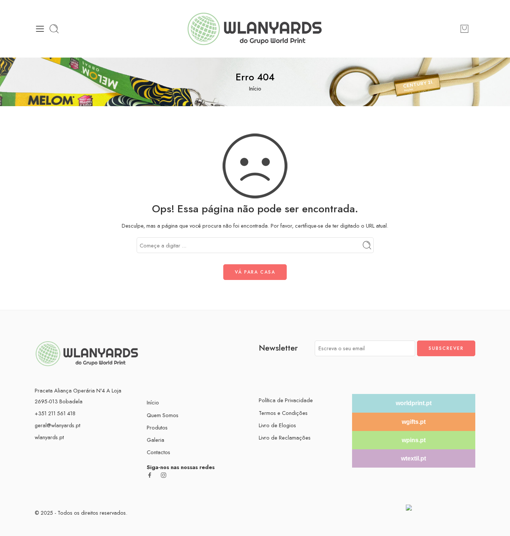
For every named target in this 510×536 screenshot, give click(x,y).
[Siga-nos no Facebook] (150, 475)
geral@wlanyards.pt (57, 425)
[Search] (54, 29)
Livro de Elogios (277, 425)
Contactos (158, 452)
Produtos (157, 427)
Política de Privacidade (286, 400)
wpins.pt (414, 440)
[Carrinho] (464, 29)
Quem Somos (162, 415)
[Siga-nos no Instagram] (163, 475)
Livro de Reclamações (285, 437)
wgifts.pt (414, 422)
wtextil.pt (413, 458)
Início (255, 88)
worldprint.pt (414, 403)
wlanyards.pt (49, 437)
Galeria (155, 440)
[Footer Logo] (87, 353)
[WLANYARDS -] (254, 28)
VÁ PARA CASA (255, 272)
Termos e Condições (283, 413)
